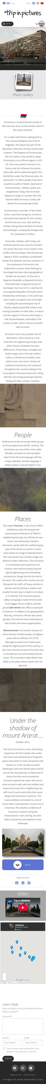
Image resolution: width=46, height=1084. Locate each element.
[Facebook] (15, 1068)
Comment (7, 1016)
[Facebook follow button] (34, 3)
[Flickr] (31, 1068)
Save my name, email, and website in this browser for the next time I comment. (23, 1050)
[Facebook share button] (4, 3)
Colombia (9, 807)
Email (26, 1038)
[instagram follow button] (38, 3)
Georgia (19, 537)
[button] (23, 864)
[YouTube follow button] (42, 3)
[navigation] (7, 24)
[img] (42, 24)
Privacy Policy (30, 1075)
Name (5, 1038)
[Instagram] (23, 1068)
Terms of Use (15, 1075)
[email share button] (8, 3)
